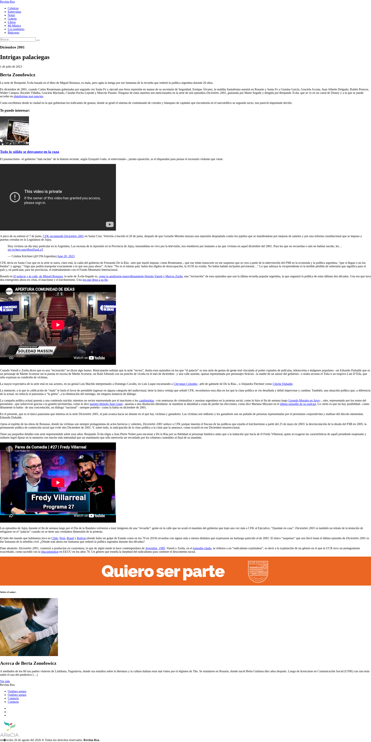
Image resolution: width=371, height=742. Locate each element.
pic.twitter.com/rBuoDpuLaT (25, 249)
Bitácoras (13, 32)
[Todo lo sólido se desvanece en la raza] (14, 144)
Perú (62, 538)
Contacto (13, 698)
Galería (12, 18)
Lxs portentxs (16, 29)
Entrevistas (14, 11)
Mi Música (14, 25)
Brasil (70, 538)
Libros (12, 22)
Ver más (5, 681)
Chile (54, 538)
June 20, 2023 (66, 256)
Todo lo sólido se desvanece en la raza (29, 152)
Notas (11, 15)
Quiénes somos (17, 691)
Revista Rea (7, 1)
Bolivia (81, 538)
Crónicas (13, 8)
